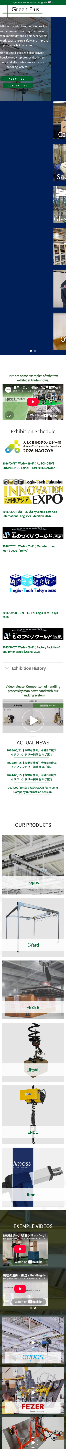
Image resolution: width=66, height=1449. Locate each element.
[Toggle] (7, 669)
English (42, 2)
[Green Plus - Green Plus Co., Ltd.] (30, 11)
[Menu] (61, 11)
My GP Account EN (23, 2)
